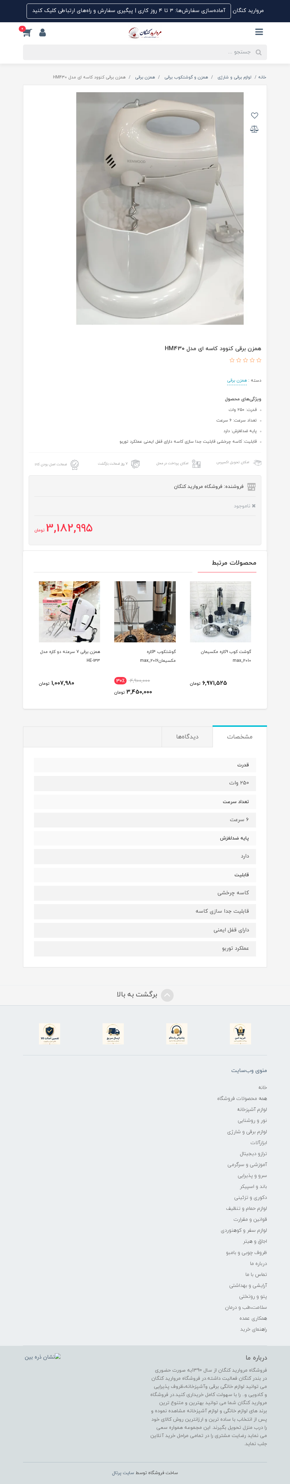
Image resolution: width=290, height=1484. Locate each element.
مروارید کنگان (247, 10)
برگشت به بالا (138, 995)
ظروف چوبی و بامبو (246, 1252)
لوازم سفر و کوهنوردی (244, 1230)
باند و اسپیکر (253, 1186)
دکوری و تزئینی (250, 1197)
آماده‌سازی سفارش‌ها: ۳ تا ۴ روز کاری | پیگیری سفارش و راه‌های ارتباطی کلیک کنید (128, 10)
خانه (262, 1087)
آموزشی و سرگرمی (247, 1164)
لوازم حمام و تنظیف (246, 1208)
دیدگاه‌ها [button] (187, 737)
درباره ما (258, 1263)
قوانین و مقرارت (250, 1219)
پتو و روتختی (253, 1296)
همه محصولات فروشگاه (242, 1098)
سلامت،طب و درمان (246, 1307)
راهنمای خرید (253, 1329)
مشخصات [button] (240, 737)
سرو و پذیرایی (252, 1175)
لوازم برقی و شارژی (247, 1132)
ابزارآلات (258, 1143)
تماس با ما (256, 1274)
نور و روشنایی (252, 1120)
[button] (31, 32)
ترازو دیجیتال (253, 1153)
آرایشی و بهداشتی (248, 1285)
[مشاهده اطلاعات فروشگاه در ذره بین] (42, 1357)
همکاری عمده (253, 1318)
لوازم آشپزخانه (252, 1109)
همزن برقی (237, 380)
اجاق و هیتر (255, 1241)
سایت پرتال (123, 1473)
